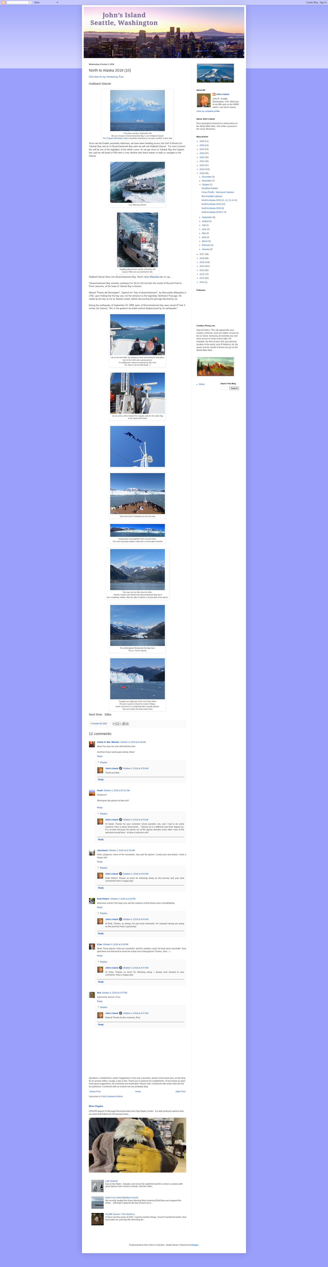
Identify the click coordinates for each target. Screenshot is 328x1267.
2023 (202, 153)
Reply (99, 756)
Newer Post (95, 1091)
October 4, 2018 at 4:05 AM (135, 919)
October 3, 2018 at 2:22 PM (122, 899)
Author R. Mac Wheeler (108, 742)
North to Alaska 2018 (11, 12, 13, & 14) (219, 200)
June (204, 229)
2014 (202, 266)
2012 (202, 274)
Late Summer (111, 1181)
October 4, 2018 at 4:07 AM (135, 968)
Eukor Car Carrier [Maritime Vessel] (121, 1197)
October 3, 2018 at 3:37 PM (114, 993)
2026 (202, 141)
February (206, 245)
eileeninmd (102, 850)
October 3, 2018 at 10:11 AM (117, 790)
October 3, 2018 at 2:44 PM (115, 944)
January (206, 249)
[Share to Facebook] (124, 723)
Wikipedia (154, 277)
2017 (202, 254)
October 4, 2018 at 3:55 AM (135, 768)
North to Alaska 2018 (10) (213, 204)
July (204, 225)
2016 (202, 258)
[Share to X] (120, 723)
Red (99, 993)
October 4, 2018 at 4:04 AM (135, 874)
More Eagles (96, 1106)
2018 (202, 173)
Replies (103, 762)
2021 (202, 161)
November (207, 181)
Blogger (194, 1245)
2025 (202, 145)
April (204, 237)
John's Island (111, 768)
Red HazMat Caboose (212, 196)
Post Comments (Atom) (112, 1096)
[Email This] (114, 723)
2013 (202, 270)
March (205, 241)
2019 (202, 169)
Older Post (180, 1091)
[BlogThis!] (117, 723)
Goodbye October (210, 188)
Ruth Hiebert (103, 899)
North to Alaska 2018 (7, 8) (214, 212)
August (205, 221)
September (207, 217)
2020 (202, 165)
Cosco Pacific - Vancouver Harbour (218, 192)
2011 (202, 278)
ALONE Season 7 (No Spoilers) (120, 1214)
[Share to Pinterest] (127, 723)
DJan (99, 944)
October (206, 184)
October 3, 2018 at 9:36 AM (133, 742)
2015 (202, 262)
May (204, 233)
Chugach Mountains (114, 138)
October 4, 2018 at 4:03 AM (135, 820)
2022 (202, 157)
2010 (202, 282)
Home (138, 1091)
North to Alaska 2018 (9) (213, 208)
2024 (202, 149)
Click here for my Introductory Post (106, 77)
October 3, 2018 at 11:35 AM (122, 850)
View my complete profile (208, 111)
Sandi (99, 790)
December (207, 177)
